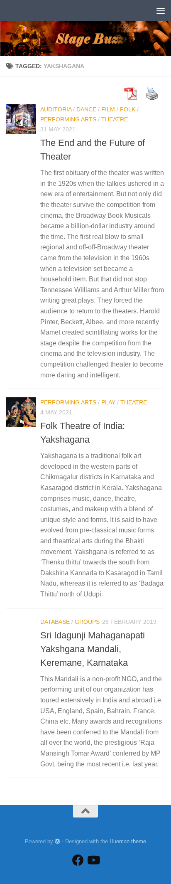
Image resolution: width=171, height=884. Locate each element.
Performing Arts (68, 119)
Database (55, 621)
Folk (127, 109)
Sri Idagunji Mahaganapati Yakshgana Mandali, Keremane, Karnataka (92, 649)
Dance (86, 109)
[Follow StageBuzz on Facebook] (78, 860)
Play (108, 402)
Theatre (114, 119)
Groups (87, 621)
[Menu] (160, 10)
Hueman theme (128, 841)
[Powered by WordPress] (57, 841)
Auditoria (55, 109)
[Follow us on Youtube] (93, 860)
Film (108, 109)
